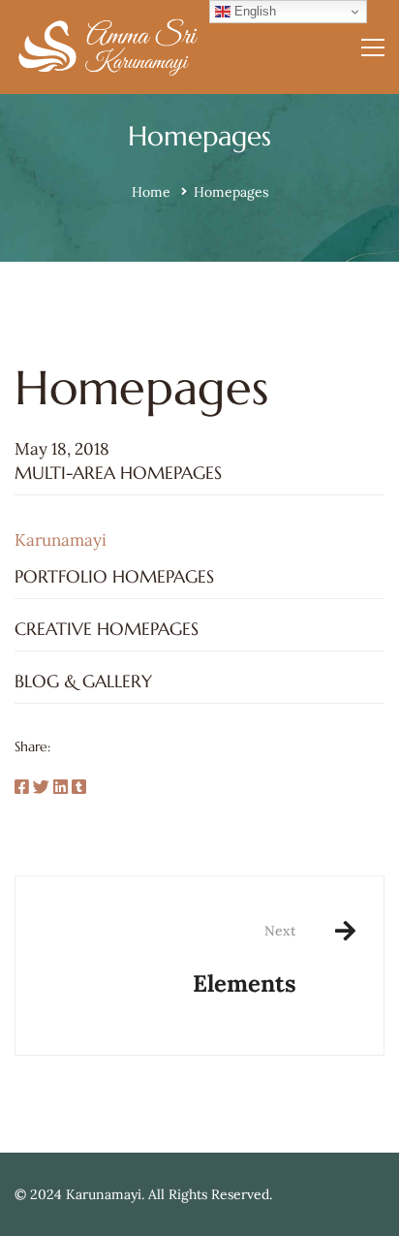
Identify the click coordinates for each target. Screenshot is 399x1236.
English (253, 11)
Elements (244, 960)
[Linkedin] (60, 788)
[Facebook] (22, 788)
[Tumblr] (79, 788)
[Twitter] (41, 788)
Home (151, 192)
